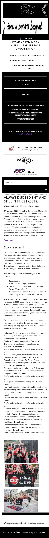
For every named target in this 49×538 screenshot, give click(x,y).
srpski (21, 39)
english (28, 39)
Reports (22, 56)
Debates (25, 84)
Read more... (9, 240)
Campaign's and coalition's (22, 61)
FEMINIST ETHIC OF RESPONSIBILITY (25, 109)
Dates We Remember (25, 119)
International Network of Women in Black (28, 67)
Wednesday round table (25, 80)
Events (13, 56)
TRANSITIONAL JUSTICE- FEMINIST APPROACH (25, 105)
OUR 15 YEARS (25, 134)
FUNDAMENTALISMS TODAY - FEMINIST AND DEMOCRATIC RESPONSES (25, 114)
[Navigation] (46, 189)
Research (25, 95)
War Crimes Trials (36, 56)
